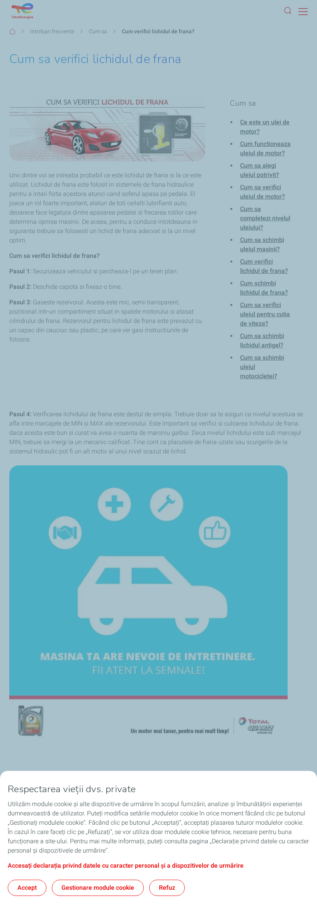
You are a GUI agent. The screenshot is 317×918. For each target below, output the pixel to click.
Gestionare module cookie (97, 887)
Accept (27, 887)
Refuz (167, 887)
